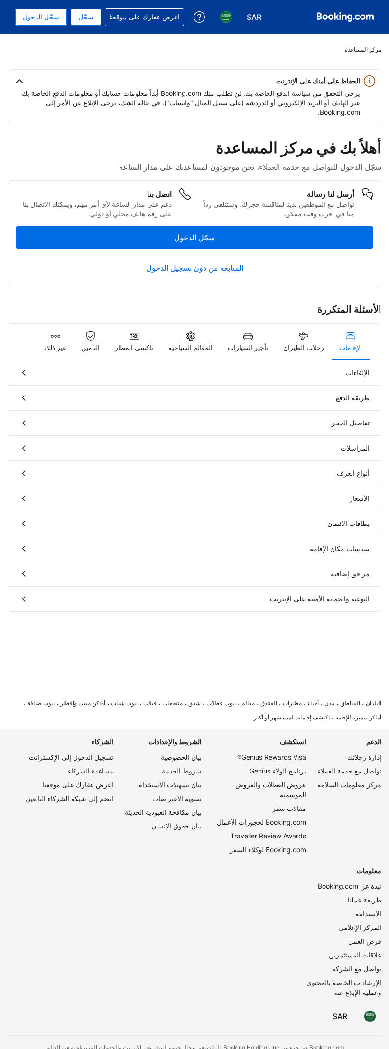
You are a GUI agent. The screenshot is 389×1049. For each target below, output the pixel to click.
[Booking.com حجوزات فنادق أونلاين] (345, 17)
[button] (194, 81)
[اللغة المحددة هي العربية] (370, 1016)
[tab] (351, 342)
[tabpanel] (194, 485)
